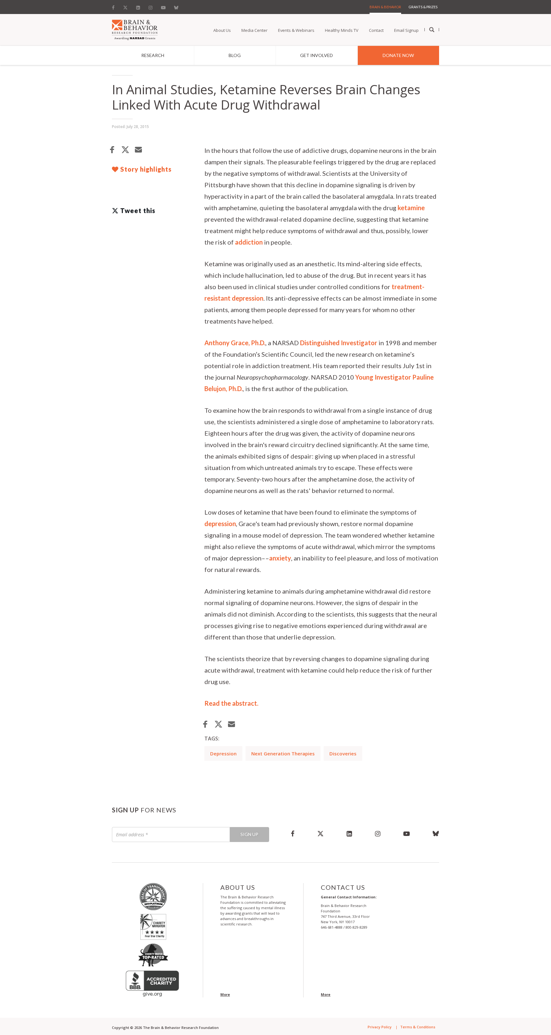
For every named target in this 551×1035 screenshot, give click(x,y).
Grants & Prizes (422, 7)
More (225, 994)
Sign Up (249, 834)
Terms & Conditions (417, 1026)
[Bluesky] (176, 6)
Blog (235, 55)
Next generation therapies (283, 753)
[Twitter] (125, 6)
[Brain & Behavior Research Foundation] (135, 29)
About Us (222, 30)
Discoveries (342, 753)
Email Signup (406, 30)
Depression (223, 753)
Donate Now (398, 55)
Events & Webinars (296, 30)
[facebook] (292, 833)
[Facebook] (115, 6)
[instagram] (378, 833)
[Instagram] (150, 6)
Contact (376, 30)
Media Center (254, 30)
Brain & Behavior (385, 7)
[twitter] (320, 833)
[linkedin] (349, 833)
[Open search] (431, 30)
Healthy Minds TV (341, 30)
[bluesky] (430, 833)
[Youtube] (163, 6)
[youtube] (406, 833)
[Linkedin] (138, 6)
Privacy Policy (380, 1026)
